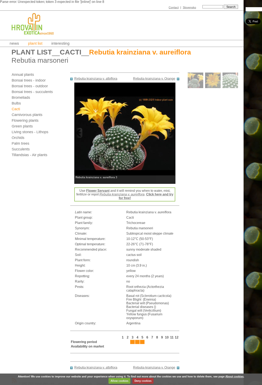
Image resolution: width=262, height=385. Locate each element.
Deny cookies (142, 380)
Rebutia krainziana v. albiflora (95, 78)
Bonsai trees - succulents (32, 92)
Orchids (18, 138)
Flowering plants (25, 120)
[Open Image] (125, 133)
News (14, 43)
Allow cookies (119, 380)
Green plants (22, 126)
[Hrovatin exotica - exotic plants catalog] (36, 37)
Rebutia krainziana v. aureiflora (122, 194)
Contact (174, 7)
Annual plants (23, 75)
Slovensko (189, 7)
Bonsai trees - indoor (29, 80)
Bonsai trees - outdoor (30, 86)
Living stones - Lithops (30, 132)
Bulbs (16, 103)
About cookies (234, 376)
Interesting (60, 43)
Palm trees (20, 143)
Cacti (70, 52)
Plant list (35, 43)
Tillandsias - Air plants (29, 155)
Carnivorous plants (27, 115)
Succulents (21, 149)
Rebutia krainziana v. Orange (154, 78)
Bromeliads (21, 97)
